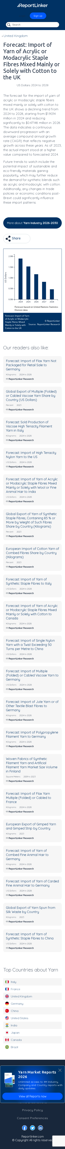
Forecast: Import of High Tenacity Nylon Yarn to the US (31, 455)
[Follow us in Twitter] (32, 1128)
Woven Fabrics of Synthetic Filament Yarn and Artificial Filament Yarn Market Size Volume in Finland (31, 765)
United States (19, 1018)
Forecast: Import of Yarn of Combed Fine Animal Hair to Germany (27, 855)
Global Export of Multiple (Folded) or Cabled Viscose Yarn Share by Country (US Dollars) (31, 395)
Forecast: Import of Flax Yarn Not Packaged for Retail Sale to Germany (31, 365)
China (14, 1011)
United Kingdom (21, 996)
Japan (15, 1032)
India (14, 1025)
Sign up (38, 15)
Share (16, 238)
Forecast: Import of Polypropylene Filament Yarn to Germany (32, 734)
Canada (16, 1040)
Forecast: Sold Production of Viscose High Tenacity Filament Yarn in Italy (29, 426)
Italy (13, 982)
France (15, 989)
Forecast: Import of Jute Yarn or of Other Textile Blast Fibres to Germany (32, 706)
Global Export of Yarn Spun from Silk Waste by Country (30, 910)
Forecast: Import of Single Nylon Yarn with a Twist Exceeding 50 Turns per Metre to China (30, 644)
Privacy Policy (32, 1110)
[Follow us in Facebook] (24, 1128)
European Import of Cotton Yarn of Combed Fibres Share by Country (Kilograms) (32, 553)
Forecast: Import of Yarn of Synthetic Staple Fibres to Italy (28, 581)
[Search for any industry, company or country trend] (9, 25)
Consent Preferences (32, 1118)
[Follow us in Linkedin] (40, 1128)
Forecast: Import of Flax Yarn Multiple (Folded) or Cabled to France (28, 797)
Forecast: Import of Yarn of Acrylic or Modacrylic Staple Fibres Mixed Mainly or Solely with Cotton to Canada (32, 612)
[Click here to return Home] (32, 5)
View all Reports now (32, 1096)
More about (32, 223)
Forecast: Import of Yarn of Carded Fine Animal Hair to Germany (32, 883)
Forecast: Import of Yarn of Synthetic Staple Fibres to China (29, 936)
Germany (17, 1003)
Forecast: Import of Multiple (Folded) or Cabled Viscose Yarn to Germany (32, 675)
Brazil (14, 1047)
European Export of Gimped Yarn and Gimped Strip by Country (31, 826)
